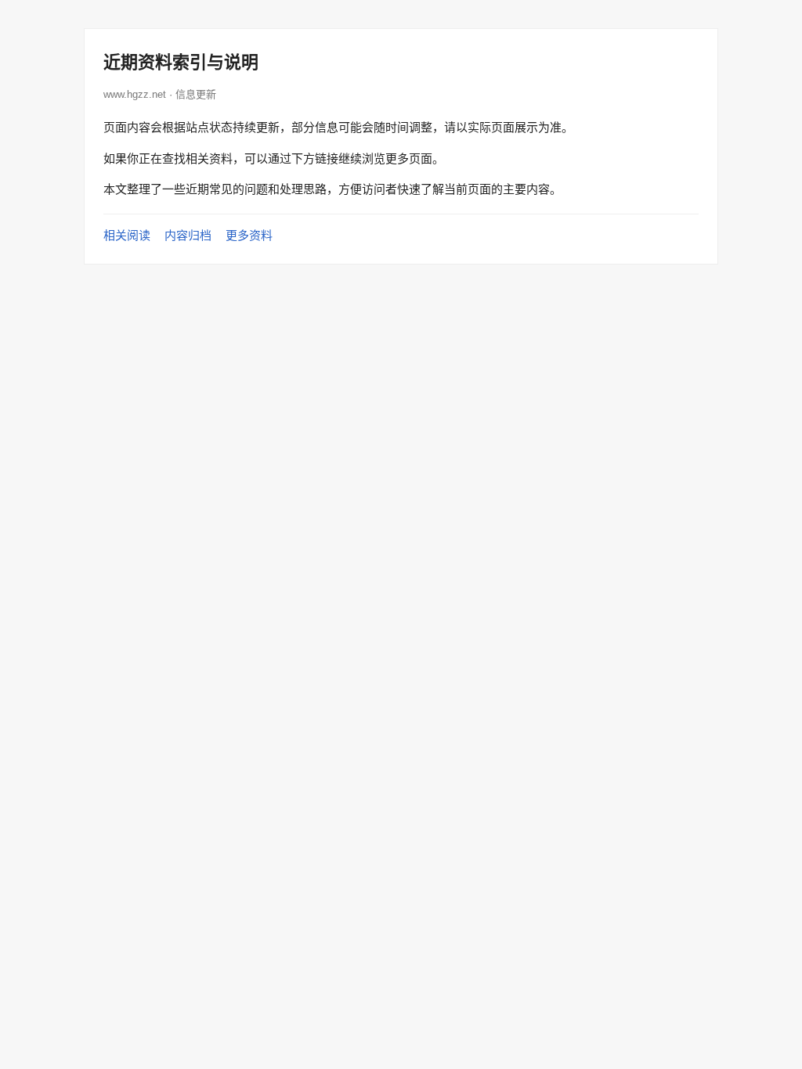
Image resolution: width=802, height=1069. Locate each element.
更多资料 (249, 235)
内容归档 (187, 235)
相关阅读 (126, 235)
